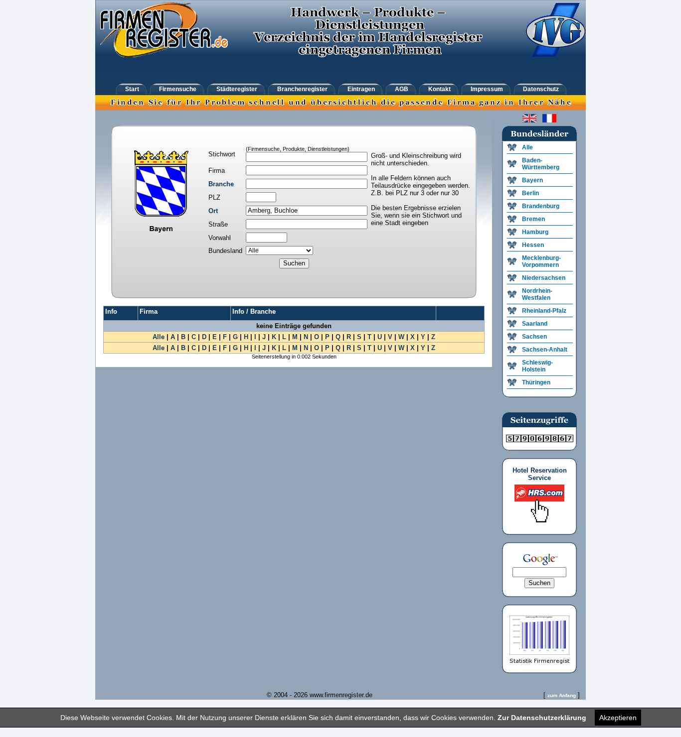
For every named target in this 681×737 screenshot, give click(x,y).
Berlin (530, 193)
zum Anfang (561, 695)
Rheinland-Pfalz (544, 310)
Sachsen (534, 336)
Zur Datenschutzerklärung (542, 718)
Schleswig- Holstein (537, 366)
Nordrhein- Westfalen (537, 294)
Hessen (533, 245)
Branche (221, 184)
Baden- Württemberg (540, 164)
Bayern (532, 180)
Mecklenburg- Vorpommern (541, 261)
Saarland (534, 323)
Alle (159, 337)
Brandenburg (540, 206)
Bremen (533, 219)
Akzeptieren (618, 718)
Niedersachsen (543, 277)
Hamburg (535, 232)
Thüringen (536, 382)
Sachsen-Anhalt (544, 349)
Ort (213, 211)
